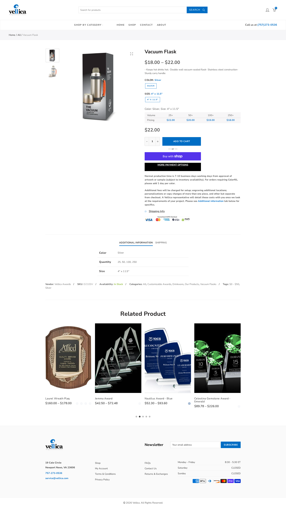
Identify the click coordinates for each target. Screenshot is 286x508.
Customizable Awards (159, 284)
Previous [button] (70, 86)
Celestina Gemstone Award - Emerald (212, 400)
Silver (151, 86)
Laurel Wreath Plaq (57, 398)
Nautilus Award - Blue (158, 398)
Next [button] (128, 86)
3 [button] (143, 416)
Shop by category (87, 24)
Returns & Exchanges (156, 474)
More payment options (173, 164)
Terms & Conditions (105, 474)
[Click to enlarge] (131, 53)
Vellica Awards (63, 284)
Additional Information (136, 242)
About (161, 24)
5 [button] (149, 416)
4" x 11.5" (152, 99)
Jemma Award (103, 398)
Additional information (210, 201)
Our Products (192, 284)
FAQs (148, 463)
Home (121, 24)
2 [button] (140, 416)
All (19, 35)
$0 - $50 (234, 284)
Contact (146, 24)
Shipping (161, 242)
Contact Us (151, 468)
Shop (132, 24)
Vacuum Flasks (208, 284)
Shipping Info (157, 211)
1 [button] (136, 416)
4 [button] (146, 416)
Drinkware (178, 284)
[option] (99, 86)
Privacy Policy (102, 479)
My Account (101, 468)
